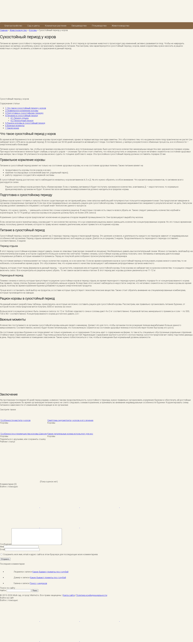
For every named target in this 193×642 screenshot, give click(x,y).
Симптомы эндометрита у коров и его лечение (70, 420)
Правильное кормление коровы (21, 110)
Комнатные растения (55, 25)
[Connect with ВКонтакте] (139, 507)
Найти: (3, 590)
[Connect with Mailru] (20, 527)
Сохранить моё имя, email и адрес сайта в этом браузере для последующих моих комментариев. (50, 554)
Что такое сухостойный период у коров (25, 108)
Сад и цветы (33, 25)
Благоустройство (13, 25)
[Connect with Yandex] (60, 527)
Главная (4, 30)
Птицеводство (99, 25)
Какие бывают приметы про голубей (50, 572)
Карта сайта (69, 595)
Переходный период (22, 120)
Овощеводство (79, 25)
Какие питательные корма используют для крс (70, 434)
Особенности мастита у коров (15, 420)
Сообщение (6, 544)
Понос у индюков (38, 583)
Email (2, 549)
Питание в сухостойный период (21, 115)
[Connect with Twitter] (100, 507)
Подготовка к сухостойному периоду (24, 113)
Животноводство (120, 25)
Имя (2, 546)
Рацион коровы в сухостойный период (25, 123)
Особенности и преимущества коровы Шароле (23, 434)
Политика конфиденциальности (91, 595)
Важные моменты (14, 125)
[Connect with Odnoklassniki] (99, 527)
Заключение (12, 128)
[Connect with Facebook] (20, 507)
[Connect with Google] (60, 507)
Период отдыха (19, 118)
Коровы (33, 30)
